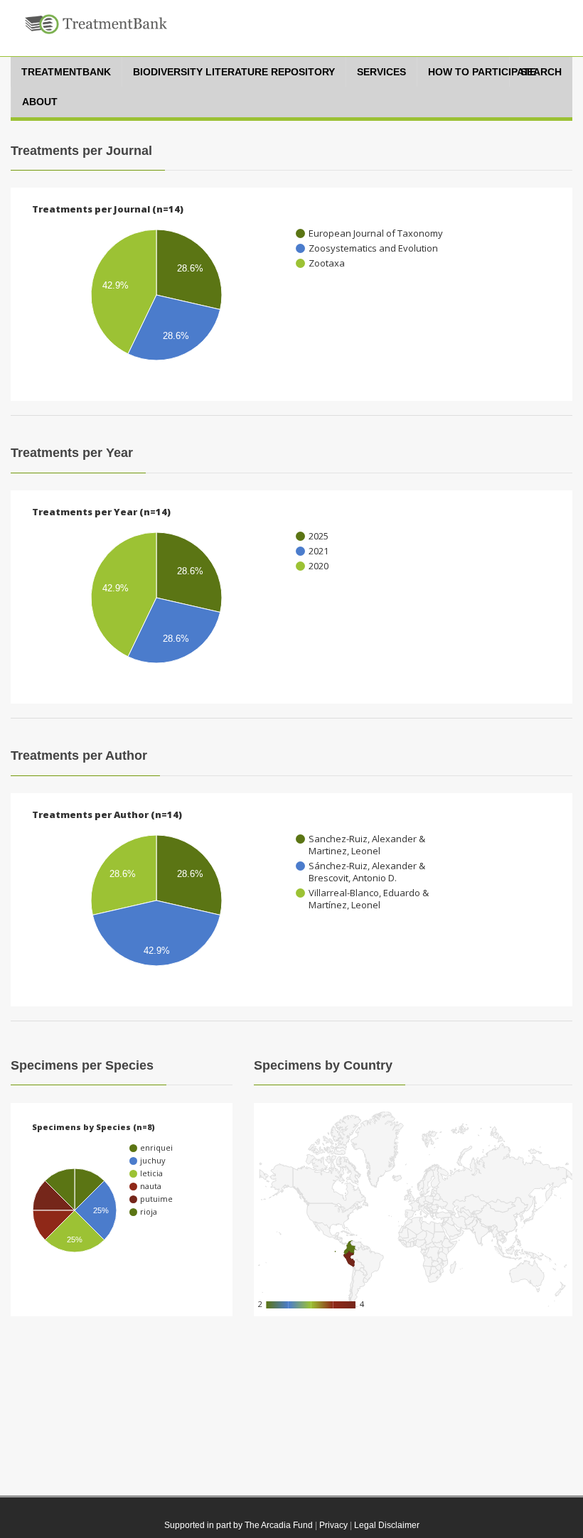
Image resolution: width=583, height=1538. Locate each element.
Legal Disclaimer (386, 1525)
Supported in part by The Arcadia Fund (238, 1525)
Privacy (333, 1525)
